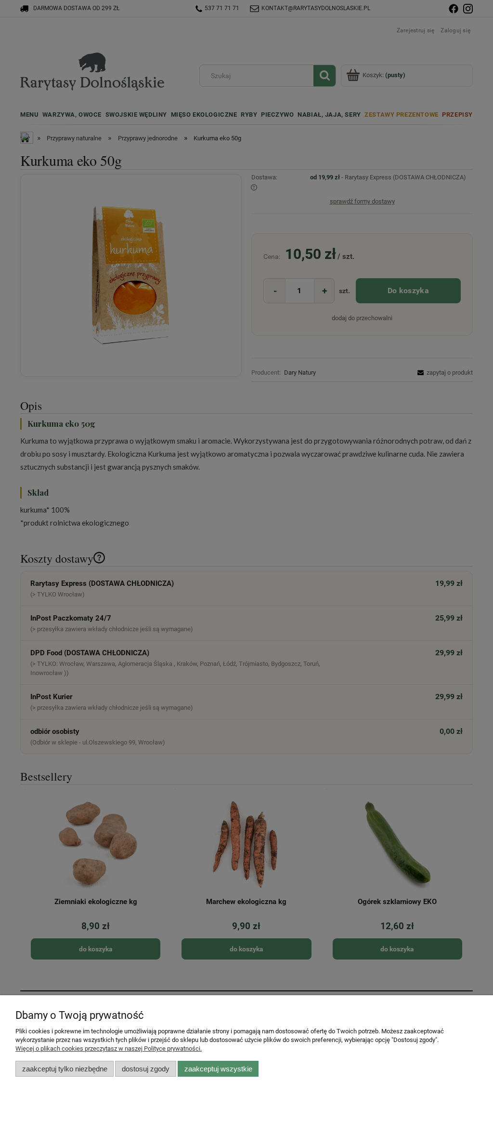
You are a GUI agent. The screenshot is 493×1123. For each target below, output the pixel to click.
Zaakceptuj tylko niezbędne (64, 1069)
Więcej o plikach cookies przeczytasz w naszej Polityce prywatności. (108, 1048)
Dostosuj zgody (145, 1069)
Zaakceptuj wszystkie (218, 1069)
